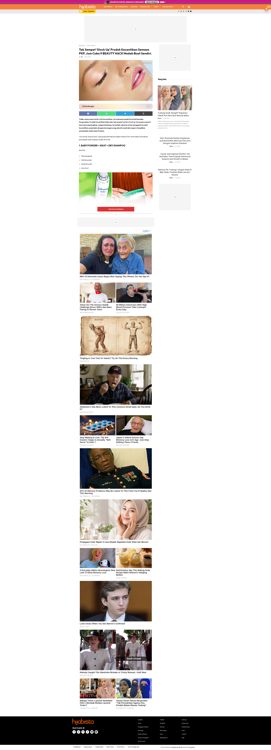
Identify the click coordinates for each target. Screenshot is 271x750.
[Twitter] (183, 11)
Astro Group (191, 747)
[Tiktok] (186, 11)
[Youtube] (188, 11)
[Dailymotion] (191, 11)
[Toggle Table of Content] (147, 106)
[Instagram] (181, 11)
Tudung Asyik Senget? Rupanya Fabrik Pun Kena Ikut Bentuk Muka (173, 114)
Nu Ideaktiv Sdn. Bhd (175, 747)
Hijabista (82, 45)
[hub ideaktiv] (189, 6)
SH (82, 57)
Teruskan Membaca (115, 209)
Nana (159, 118)
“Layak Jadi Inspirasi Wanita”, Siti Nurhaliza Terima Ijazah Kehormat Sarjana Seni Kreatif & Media (174, 156)
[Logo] (87, 6)
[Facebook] (179, 11)
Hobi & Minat (91, 45)
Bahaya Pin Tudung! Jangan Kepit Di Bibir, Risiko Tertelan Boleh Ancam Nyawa (175, 172)
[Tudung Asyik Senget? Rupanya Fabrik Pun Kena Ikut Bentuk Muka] (175, 97)
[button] (183, 6)
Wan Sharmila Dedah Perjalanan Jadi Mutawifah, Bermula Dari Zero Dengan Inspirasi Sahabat (175, 141)
